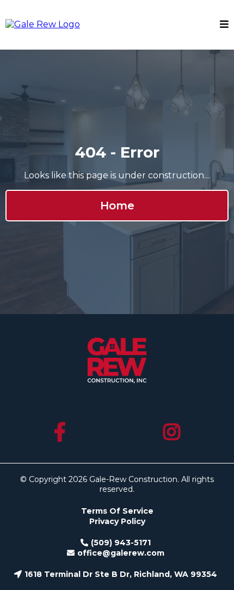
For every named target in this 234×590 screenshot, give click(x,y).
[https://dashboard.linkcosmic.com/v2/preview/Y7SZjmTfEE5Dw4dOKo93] (42, 24)
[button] (224, 25)
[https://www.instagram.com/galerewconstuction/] (172, 432)
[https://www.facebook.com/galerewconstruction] (61, 432)
